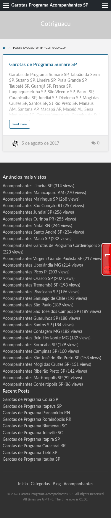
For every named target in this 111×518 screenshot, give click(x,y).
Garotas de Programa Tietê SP (30, 453)
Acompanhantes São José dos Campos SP (41, 312)
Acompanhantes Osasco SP (28, 279)
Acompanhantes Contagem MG (31, 332)
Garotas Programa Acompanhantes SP (49, 5)
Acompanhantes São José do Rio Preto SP (41, 358)
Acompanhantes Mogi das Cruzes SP (36, 365)
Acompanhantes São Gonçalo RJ (32, 206)
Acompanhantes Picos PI (25, 272)
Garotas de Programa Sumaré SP (43, 64)
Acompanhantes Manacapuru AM (33, 193)
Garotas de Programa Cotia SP (30, 400)
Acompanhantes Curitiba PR (28, 219)
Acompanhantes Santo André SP (32, 232)
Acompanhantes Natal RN (26, 226)
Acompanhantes (78, 484)
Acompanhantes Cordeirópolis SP (33, 384)
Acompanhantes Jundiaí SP (27, 212)
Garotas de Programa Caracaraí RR (34, 446)
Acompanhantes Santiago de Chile (34, 299)
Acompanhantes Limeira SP (27, 186)
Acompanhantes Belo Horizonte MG (36, 338)
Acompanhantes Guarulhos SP (30, 319)
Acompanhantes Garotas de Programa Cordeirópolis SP (53, 246)
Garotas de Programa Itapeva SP (32, 406)
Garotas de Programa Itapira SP (31, 439)
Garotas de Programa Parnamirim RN (36, 413)
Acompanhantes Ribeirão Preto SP (34, 371)
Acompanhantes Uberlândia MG (32, 265)
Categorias (40, 484)
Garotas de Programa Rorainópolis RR (37, 420)
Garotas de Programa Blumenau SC (35, 426)
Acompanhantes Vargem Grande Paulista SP (42, 259)
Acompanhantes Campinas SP (30, 351)
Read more (21, 125)
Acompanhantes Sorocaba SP (30, 345)
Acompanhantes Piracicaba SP (30, 292)
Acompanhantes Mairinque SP (30, 199)
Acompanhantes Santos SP (27, 325)
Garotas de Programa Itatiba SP (31, 459)
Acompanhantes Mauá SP (26, 239)
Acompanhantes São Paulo (27, 305)
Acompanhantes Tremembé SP (30, 285)
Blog (57, 484)
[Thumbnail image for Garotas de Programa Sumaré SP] (56, 54)
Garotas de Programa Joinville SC (33, 433)
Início (23, 484)
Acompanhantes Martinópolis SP (32, 378)
